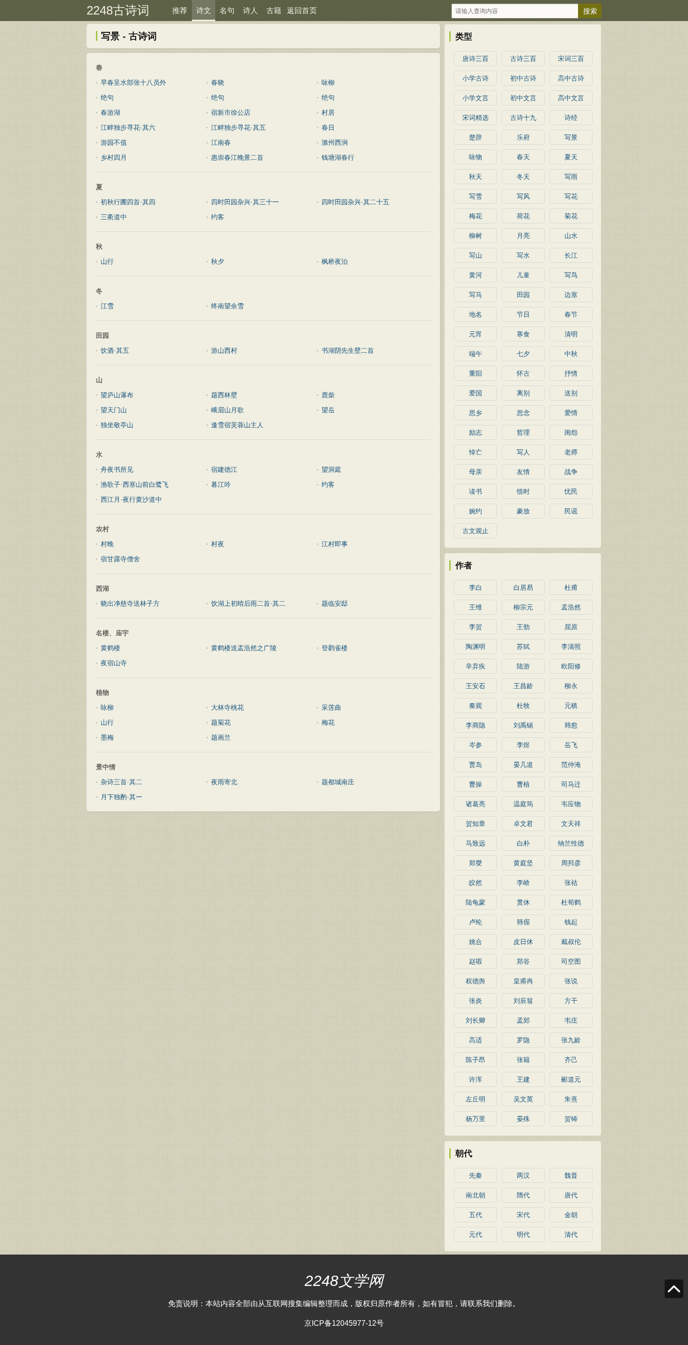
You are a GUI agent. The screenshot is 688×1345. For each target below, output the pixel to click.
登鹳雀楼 (335, 648)
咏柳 (328, 82)
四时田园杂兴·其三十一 (245, 202)
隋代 (523, 1195)
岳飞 (571, 745)
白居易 (523, 587)
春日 (328, 127)
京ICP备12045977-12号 (344, 1323)
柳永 (571, 686)
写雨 (571, 176)
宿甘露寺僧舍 (120, 559)
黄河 (475, 275)
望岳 (328, 410)
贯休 (523, 902)
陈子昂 (475, 1059)
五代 (475, 1215)
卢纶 (475, 922)
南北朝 (475, 1195)
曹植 (523, 784)
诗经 (571, 117)
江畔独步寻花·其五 (238, 127)
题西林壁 (224, 395)
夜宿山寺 (114, 663)
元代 (475, 1234)
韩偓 (523, 922)
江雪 (107, 306)
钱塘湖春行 (338, 157)
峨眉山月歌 (227, 410)
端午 (475, 353)
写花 (571, 196)
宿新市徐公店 (230, 112)
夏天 (571, 157)
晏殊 (523, 1118)
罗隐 (523, 1040)
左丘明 (475, 1099)
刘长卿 (475, 1020)
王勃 (523, 627)
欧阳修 (571, 666)
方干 (571, 1000)
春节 (571, 314)
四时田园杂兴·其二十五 (355, 202)
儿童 (523, 275)
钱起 (571, 922)
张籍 (523, 1059)
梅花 (328, 722)
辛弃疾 (475, 666)
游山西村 (224, 350)
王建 (523, 1079)
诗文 (203, 11)
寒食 (523, 334)
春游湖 (110, 112)
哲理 (523, 432)
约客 (217, 217)
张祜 (571, 882)
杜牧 (523, 705)
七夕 (523, 353)
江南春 (221, 142)
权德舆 (475, 981)
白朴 (523, 843)
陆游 (523, 666)
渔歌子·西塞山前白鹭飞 (134, 484)
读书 (475, 491)
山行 (107, 261)
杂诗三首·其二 (121, 782)
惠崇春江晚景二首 (237, 157)
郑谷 (523, 961)
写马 (475, 294)
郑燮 (475, 863)
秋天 (475, 176)
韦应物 (571, 804)
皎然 (475, 882)
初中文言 (523, 98)
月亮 (523, 235)
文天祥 (571, 823)
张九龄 (571, 1040)
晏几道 (523, 764)
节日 (523, 314)
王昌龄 (523, 686)
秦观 (475, 705)
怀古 (523, 373)
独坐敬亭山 (117, 425)
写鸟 (571, 275)
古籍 (273, 11)
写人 (523, 452)
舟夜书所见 (117, 469)
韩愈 (571, 725)
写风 (523, 196)
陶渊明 (475, 646)
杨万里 (475, 1118)
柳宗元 (523, 607)
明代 (523, 1234)
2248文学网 (344, 1280)
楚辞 (475, 137)
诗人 (250, 11)
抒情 (571, 373)
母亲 (475, 472)
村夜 (217, 544)
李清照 (571, 646)
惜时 (523, 491)
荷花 (523, 216)
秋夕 (217, 261)
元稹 (571, 705)
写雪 (475, 196)
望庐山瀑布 (117, 395)
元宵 (475, 334)
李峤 (523, 882)
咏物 (475, 157)
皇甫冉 (523, 981)
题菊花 (221, 722)
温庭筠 (523, 804)
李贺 (475, 627)
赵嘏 (475, 961)
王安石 (475, 686)
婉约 (475, 511)
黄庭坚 (523, 863)
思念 (523, 412)
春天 (523, 157)
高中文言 (571, 98)
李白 (475, 587)
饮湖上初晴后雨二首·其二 (248, 603)
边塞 (571, 294)
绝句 (107, 97)
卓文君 (523, 823)
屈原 (571, 627)
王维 (475, 607)
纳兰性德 (571, 843)
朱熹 (571, 1099)
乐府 (523, 137)
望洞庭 (331, 469)
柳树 (475, 235)
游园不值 (114, 142)
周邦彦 (571, 863)
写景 (571, 137)
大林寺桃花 (227, 707)
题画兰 (221, 737)
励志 (475, 432)
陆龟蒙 (475, 902)
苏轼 (523, 646)
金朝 (571, 1215)
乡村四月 (114, 157)
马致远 (475, 843)
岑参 (475, 745)
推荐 (179, 11)
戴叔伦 (571, 941)
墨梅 (107, 737)
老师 (571, 452)
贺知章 (475, 823)
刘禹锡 (523, 725)
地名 (475, 314)
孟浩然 (571, 607)
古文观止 (475, 531)
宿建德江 (224, 469)
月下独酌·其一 (121, 797)
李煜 (523, 745)
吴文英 (523, 1099)
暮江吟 (221, 484)
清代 (571, 1234)
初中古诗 (523, 78)
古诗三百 (523, 58)
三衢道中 (114, 217)
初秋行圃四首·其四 (128, 202)
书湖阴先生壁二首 (348, 350)
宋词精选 (475, 117)
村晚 (107, 544)
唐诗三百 (475, 58)
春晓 (217, 82)
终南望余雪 (227, 306)
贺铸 (571, 1118)
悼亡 (475, 452)
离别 (523, 393)
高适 (475, 1040)
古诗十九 (523, 117)
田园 (523, 294)
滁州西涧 (335, 142)
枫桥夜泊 (335, 261)
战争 (571, 472)
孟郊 (523, 1020)
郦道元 (571, 1079)
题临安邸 (335, 603)
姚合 (475, 941)
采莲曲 (331, 707)
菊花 (571, 216)
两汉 (523, 1175)
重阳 (475, 373)
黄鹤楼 (110, 648)
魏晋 (571, 1175)
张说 (571, 981)
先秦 (475, 1175)
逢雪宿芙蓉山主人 (237, 425)
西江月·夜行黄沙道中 (131, 499)
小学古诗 (475, 78)
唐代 (571, 1195)
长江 (571, 255)
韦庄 (571, 1020)
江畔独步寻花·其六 (128, 127)
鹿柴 (328, 395)
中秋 (571, 353)
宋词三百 (571, 58)
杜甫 (571, 587)
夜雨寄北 (224, 782)
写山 (475, 255)
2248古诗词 (118, 10)
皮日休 (523, 941)
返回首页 (302, 11)
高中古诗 (571, 78)
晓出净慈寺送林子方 (130, 603)
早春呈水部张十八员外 (133, 82)
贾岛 (475, 764)
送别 (571, 393)
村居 (328, 112)
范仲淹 (571, 764)
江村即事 (335, 544)
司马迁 (571, 784)
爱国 (475, 393)
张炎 (475, 1000)
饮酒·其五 (115, 350)
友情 (523, 472)
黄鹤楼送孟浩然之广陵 (244, 648)
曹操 (475, 784)
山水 (571, 235)
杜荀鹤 (571, 902)
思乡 (475, 412)
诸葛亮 (475, 804)
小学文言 (475, 98)
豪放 (523, 511)
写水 (523, 255)
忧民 (571, 491)
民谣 (571, 511)
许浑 (475, 1079)
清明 (571, 334)
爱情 (571, 412)
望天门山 (114, 410)
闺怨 (571, 432)
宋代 (523, 1215)
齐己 (571, 1059)
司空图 (571, 961)
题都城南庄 (338, 782)
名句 (227, 11)
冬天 (523, 176)
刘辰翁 (523, 1000)
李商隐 (475, 725)
